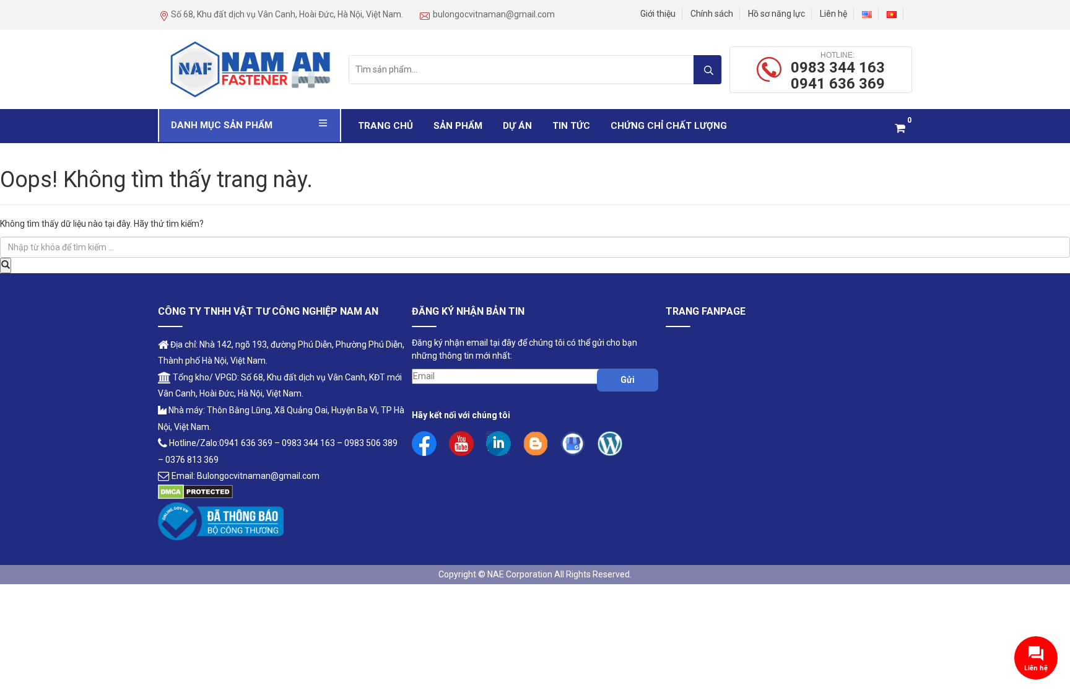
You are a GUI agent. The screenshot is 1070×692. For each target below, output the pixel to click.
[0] (900, 127)
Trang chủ (385, 125)
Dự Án (517, 125)
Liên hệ (833, 14)
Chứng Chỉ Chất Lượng (669, 125)
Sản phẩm (457, 125)
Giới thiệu (658, 14)
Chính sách (711, 14)
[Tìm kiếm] (707, 69)
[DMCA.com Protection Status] (195, 491)
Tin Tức (571, 125)
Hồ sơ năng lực (776, 14)
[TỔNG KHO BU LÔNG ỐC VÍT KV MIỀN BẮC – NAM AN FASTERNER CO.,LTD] (249, 69)
